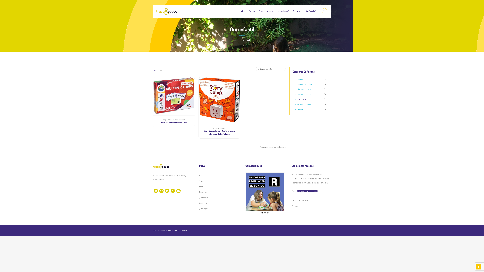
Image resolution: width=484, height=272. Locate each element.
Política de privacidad (300, 200)
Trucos (252, 11)
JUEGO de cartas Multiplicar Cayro (173, 122)
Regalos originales (304, 104)
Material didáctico (304, 94)
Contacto (296, 11)
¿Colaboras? (283, 11)
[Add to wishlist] (169, 78)
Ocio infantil (301, 99)
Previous (242, 191)
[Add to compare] (174, 78)
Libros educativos (304, 89)
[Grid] (155, 70)
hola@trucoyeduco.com (307, 191)
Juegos (300, 79)
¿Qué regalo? (310, 11)
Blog (261, 11)
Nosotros (270, 11)
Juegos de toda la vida (305, 84)
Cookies (295, 206)
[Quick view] (178, 78)
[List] (161, 70)
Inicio (243, 11)
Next (287, 191)
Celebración (301, 109)
